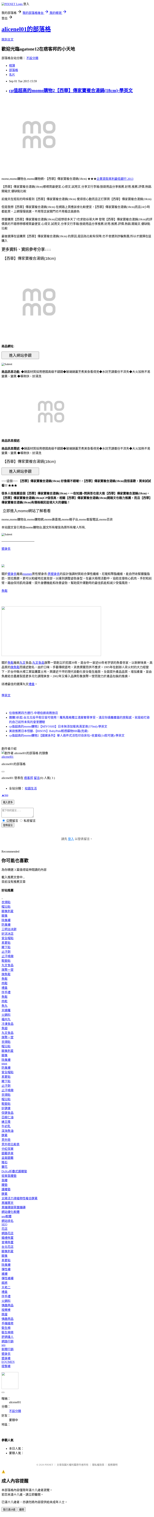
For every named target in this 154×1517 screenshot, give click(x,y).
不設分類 (32, 58)
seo (3, 1345)
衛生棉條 (8, 1332)
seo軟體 (6, 1216)
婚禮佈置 (8, 1237)
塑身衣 (6, 548)
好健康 (6, 1108)
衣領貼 (6, 902)
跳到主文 (8, 39)
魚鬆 (5, 590)
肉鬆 (5, 983)
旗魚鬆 (15, 667)
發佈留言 (8, 825)
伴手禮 (6, 992)
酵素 (5, 1135)
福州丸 (6, 1019)
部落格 (13, 70)
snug (4, 1063)
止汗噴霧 (8, 956)
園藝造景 (8, 1153)
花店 (5, 1228)
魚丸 (5, 1005)
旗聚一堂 (8, 969)
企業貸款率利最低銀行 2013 (115, 178)
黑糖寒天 (8, 1202)
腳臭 (5, 915)
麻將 (5, 1282)
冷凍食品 (8, 1023)
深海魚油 (8, 1130)
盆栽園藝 (8, 1157)
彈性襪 (6, 1269)
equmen (27, 573)
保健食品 (8, 1112)
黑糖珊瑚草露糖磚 (14, 1207)
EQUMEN (8, 1361)
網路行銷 (8, 1341)
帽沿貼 (6, 906)
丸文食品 (38, 662)
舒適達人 (8, 1336)
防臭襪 (6, 924)
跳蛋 (5, 1314)
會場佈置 (8, 1242)
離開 (21, 1509)
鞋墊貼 (6, 960)
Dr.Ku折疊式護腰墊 (14, 1171)
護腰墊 (6, 1189)
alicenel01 (8, 756)
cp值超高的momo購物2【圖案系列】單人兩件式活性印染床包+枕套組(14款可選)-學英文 (67, 735)
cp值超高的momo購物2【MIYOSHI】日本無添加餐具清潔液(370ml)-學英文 (58, 726)
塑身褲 (6, 1358)
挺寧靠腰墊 (9, 1175)
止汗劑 (6, 951)
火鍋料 (6, 1014)
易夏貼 (6, 942)
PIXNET (49, 1464)
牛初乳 (6, 1126)
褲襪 (5, 1273)
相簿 (12, 65)
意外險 (6, 1139)
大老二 (6, 1287)
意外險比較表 (11, 1144)
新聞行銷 (8, 1349)
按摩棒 (6, 1309)
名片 (12, 74)
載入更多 (8, 802)
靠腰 (5, 1180)
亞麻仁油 (8, 1117)
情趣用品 (8, 1305)
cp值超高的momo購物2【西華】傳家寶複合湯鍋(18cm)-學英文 (71, 90)
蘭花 (5, 1166)
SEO (4, 1224)
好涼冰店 (8, 933)
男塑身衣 (54, 573)
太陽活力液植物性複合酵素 (20, 1198)
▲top (5, 795)
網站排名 (8, 1220)
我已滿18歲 (9, 1509)
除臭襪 (6, 920)
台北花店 (8, 1246)
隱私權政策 (98, 1464)
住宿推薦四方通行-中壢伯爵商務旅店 (33, 713)
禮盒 (32, 684)
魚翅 (5, 1028)
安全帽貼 (8, 938)
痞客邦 (28, 778)
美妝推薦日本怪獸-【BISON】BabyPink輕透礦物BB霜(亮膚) (48, 731)
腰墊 (5, 1184)
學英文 (6, 695)
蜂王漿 (6, 1121)
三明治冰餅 (9, 929)
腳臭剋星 (8, 911)
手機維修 (8, 1323)
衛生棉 (6, 1327)
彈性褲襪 (8, 1278)
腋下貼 (6, 947)
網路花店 (8, 1233)
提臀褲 (6, 1366)
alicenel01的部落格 (26, 29)
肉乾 (5, 1001)
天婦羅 (6, 1010)
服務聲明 (113, 1464)
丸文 (23, 662)
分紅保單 (8, 1148)
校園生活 (31, 788)
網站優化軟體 (11, 1211)
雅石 (5, 1162)
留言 (37, 778)
